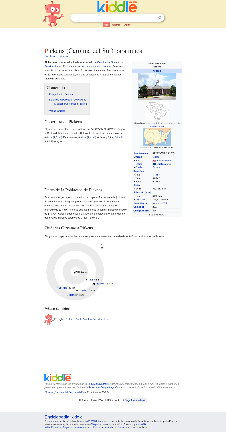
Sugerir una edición (135, 400)
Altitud (137, 184)
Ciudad (157, 70)
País (137, 160)
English (127, 24)
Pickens (156, 167)
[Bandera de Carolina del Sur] (154, 163)
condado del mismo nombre (96, 66)
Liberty (82, 290)
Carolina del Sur (157, 126)
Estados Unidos (164, 160)
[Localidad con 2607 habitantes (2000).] (86, 279)
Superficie (138, 170)
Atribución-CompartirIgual (103, 387)
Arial (90, 279)
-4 (166, 202)
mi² (59, 137)
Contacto (122, 427)
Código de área (141, 210)
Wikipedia (96, 424)
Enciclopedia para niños (56, 55)
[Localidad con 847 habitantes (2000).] (67, 294)
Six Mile (63, 287)
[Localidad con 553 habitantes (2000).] (57, 287)
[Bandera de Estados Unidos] (154, 160)
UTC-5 (161, 202)
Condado (139, 167)
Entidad (137, 156)
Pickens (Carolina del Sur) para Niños (65, 392)
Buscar (160, 17)
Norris (72, 294)
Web (106, 24)
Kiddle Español (52, 427)
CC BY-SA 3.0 (94, 421)
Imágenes (116, 24)
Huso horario (140, 202)
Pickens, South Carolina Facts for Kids (87, 319)
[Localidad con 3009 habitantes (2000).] (77, 290)
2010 (148, 192)
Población (138, 192)
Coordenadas (140, 152)
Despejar (153, 17)
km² (158, 174)
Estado (138, 163)
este (155, 202)
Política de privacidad (103, 427)
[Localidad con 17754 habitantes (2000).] (94, 283)
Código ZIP (139, 206)
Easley (100, 283)
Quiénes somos (81, 427)
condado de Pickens (156, 123)
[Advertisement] (112, 36)
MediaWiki (141, 424)
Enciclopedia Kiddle (98, 384)
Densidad (140, 199)
